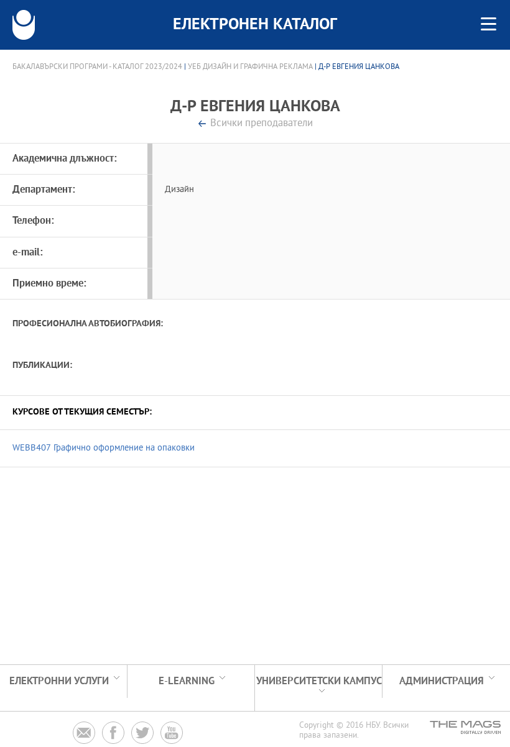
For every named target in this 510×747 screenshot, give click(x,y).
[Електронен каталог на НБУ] (23, 25)
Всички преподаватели (261, 124)
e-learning (187, 681)
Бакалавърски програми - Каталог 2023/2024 (97, 67)
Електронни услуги (59, 681)
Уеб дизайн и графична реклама (250, 67)
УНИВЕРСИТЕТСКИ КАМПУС (319, 681)
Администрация (441, 681)
